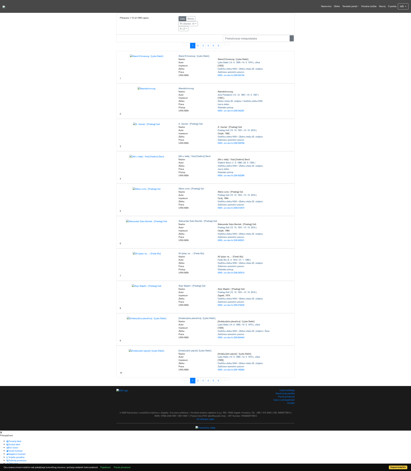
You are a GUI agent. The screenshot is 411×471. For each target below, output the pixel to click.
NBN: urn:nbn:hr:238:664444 (231, 337)
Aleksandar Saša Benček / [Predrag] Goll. (198, 220)
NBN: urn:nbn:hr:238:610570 (231, 207)
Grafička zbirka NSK (227, 68)
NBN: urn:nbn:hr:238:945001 (231, 240)
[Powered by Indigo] (205, 427)
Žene (267, 330)
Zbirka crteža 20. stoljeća (251, 68)
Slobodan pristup (225, 107)
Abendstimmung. (186, 88)
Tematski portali (349, 6)
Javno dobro (223, 104)
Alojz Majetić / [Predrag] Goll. (192, 285)
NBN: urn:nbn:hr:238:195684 (231, 369)
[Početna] (4, 6)
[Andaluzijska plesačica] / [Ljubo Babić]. (197, 318)
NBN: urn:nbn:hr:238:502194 (231, 75)
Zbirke (337, 6)
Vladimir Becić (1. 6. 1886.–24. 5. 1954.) (236, 162)
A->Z (182, 28)
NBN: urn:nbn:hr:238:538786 (231, 142)
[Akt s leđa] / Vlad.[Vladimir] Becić (195, 156)
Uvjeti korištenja (287, 390)
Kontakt (291, 402)
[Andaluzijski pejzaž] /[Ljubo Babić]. (195, 350)
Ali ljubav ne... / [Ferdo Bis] (191, 253)
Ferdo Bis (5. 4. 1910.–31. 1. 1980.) (234, 259)
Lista (182, 18)
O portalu (392, 6)
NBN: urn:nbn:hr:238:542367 (231, 110)
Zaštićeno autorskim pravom (231, 71)
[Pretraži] (292, 38)
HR (402, 6)
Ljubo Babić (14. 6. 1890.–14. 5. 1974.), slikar (239, 62)
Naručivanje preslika (285, 393)
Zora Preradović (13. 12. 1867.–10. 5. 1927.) (238, 94)
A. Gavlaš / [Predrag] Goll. (191, 123)
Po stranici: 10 (187, 23)
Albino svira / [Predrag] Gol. (191, 188)
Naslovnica (326, 6)
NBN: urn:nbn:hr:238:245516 (231, 272)
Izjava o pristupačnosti (284, 399)
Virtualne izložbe (368, 6)
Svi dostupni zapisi (205, 418)
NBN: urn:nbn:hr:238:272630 (231, 304)
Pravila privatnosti (286, 396)
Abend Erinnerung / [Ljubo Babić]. (194, 55)
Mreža (191, 18)
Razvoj (382, 6)
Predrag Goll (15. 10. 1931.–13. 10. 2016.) (237, 130)
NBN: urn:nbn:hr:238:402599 (231, 175)
